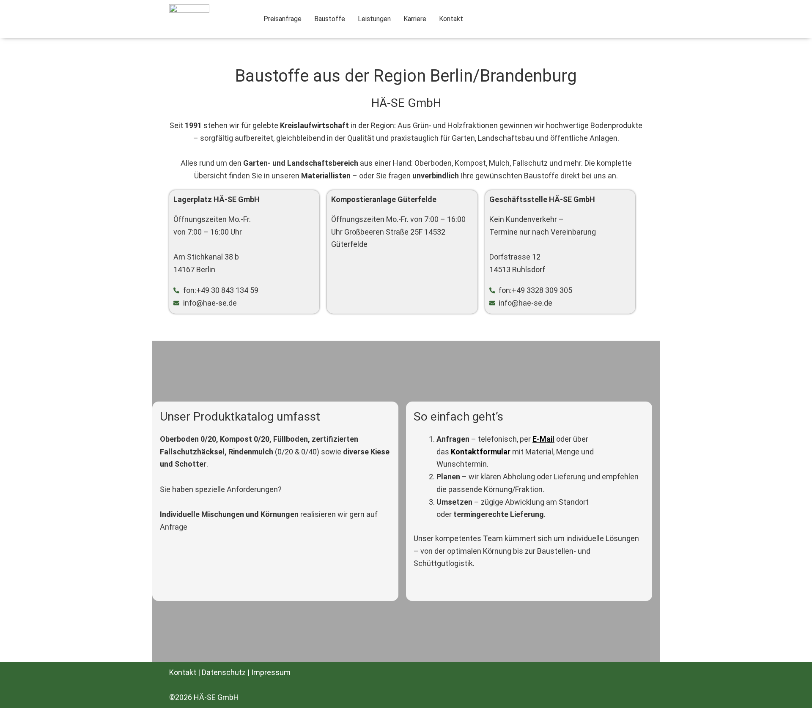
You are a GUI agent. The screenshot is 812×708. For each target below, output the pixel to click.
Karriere (414, 19)
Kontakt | (185, 672)
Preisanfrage (282, 19)
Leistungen (374, 19)
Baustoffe (329, 19)
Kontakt (451, 19)
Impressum (271, 672)
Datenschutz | (226, 672)
